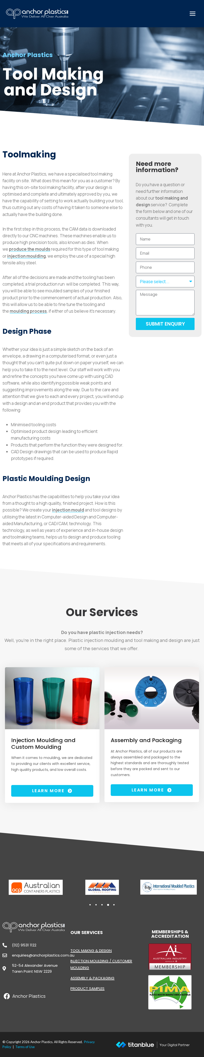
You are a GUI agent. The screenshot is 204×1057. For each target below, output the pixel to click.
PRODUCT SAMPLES (87, 988)
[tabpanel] (35, 887)
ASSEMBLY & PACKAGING (92, 978)
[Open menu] (192, 13)
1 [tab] (90, 904)
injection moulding (26, 256)
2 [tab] (96, 904)
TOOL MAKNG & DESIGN (91, 950)
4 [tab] (107, 904)
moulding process (28, 311)
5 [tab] (113, 904)
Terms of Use (25, 1047)
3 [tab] (102, 904)
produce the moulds (29, 249)
